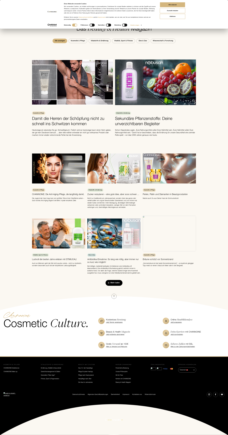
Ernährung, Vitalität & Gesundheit (51, 368)
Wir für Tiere (119, 375)
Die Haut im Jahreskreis (85, 382)
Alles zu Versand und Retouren (116, 347)
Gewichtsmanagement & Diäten (50, 371)
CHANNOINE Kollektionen (11, 368)
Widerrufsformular (150, 394)
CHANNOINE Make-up (10, 371)
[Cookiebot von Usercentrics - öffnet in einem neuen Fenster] (52, 25)
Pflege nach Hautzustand (86, 375)
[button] (187, 370)
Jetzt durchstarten (177, 334)
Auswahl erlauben (172, 10)
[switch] (92, 25)
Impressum (126, 394)
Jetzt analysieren (176, 322)
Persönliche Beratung (122, 368)
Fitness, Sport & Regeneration (50, 379)
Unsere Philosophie (121, 371)
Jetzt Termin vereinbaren (114, 322)
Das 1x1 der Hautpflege (85, 368)
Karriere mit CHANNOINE (123, 379)
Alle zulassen (172, 4)
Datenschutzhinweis (78, 394)
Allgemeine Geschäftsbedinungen (98, 394)
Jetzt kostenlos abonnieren (115, 334)
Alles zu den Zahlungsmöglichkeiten (183, 347)
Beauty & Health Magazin (123, 382)
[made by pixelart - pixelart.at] (10, 394)
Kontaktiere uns (137, 394)
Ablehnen (173, 16)
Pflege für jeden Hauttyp (85, 371)
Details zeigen (134, 25)
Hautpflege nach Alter (84, 379)
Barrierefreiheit (115, 394)
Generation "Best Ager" (48, 375)
